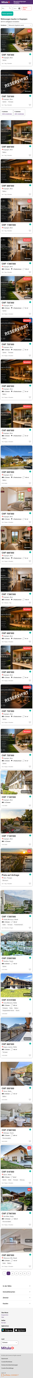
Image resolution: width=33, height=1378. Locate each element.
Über (2, 1317)
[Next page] (28, 1273)
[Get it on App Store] (20, 1330)
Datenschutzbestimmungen (9, 1365)
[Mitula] (5, 2)
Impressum (4, 1358)
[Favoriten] (11, 2)
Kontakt (3, 1322)
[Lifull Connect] (10, 1376)
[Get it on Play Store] (7, 1330)
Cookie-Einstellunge (7, 1368)
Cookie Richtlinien (6, 1361)
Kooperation (4, 1315)
